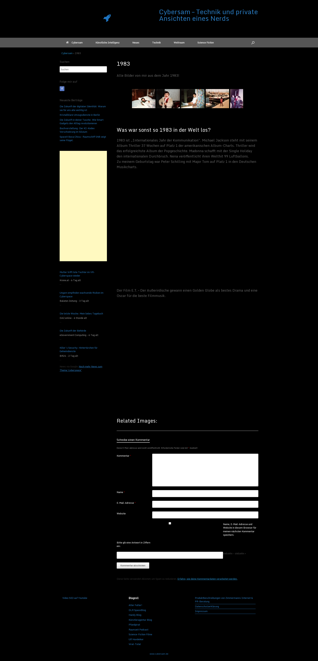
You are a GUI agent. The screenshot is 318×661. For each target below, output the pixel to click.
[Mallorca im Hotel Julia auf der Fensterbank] (193, 98)
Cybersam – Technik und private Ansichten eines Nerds (208, 15)
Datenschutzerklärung (207, 606)
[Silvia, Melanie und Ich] (236, 98)
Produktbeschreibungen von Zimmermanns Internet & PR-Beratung (224, 600)
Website (121, 513)
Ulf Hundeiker (136, 639)
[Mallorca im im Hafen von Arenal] (217, 98)
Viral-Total (135, 644)
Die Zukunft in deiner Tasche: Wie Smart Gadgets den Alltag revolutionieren (81, 121)
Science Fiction (205, 42)
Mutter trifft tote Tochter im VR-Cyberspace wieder (77, 274)
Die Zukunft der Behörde (73, 331)
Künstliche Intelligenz (107, 42)
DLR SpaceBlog (137, 610)
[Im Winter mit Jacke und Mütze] (168, 98)
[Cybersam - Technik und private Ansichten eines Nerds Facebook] (62, 88)
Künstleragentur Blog (140, 620)
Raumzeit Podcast (138, 630)
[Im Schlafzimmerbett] (143, 98)
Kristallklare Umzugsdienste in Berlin (80, 115)
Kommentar (124, 456)
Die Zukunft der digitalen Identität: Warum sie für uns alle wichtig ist (83, 108)
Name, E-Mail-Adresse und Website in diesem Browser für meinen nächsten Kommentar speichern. (239, 529)
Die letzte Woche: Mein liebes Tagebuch (81, 314)
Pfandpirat (134, 625)
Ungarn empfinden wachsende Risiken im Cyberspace (81, 294)
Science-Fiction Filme (140, 634)
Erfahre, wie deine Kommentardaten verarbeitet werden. (207, 579)
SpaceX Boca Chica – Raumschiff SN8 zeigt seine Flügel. (83, 138)
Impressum (201, 611)
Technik (156, 42)
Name (121, 492)
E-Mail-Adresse (126, 503)
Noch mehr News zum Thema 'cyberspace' (81, 368)
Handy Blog (135, 615)
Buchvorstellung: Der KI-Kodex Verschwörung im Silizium (77, 130)
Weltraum (179, 42)
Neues (135, 42)
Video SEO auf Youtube (74, 598)
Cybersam (77, 42)
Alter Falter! (135, 605)
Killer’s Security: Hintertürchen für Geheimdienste (79, 349)
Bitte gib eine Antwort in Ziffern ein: (133, 544)
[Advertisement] (83, 206)
